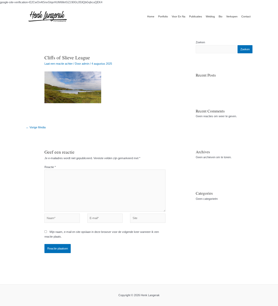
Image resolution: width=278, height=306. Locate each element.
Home (150, 16)
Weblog (210, 16)
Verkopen (232, 16)
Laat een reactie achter (58, 63)
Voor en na (178, 16)
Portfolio (163, 16)
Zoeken (200, 42)
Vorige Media (36, 127)
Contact (246, 16)
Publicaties (195, 16)
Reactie (50, 167)
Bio (220, 16)
